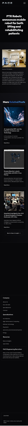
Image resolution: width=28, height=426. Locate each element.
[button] (14, 233)
